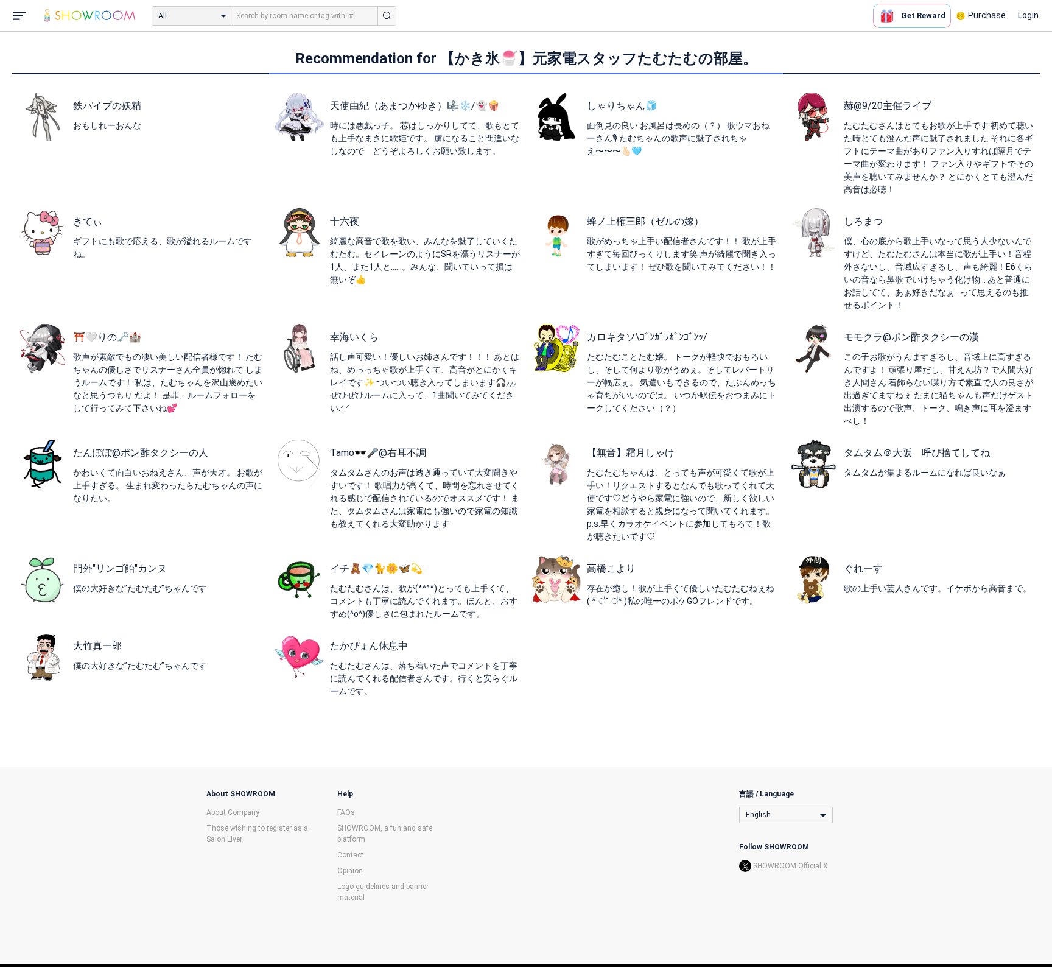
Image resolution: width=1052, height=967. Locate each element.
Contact (350, 855)
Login (1028, 15)
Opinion (350, 871)
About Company (232, 812)
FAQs (346, 812)
